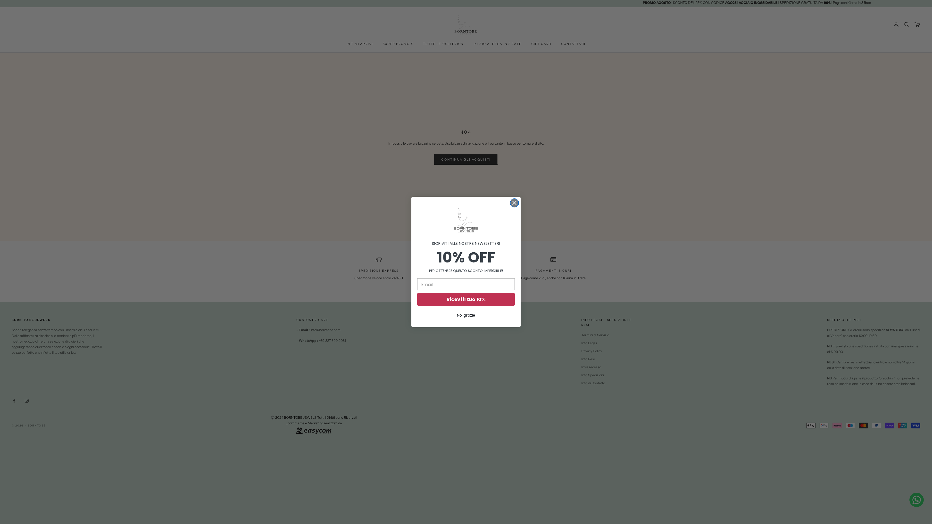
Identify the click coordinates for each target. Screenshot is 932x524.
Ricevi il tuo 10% (466, 299)
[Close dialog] (514, 203)
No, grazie (466, 315)
